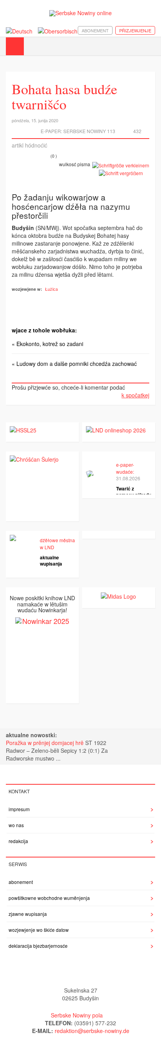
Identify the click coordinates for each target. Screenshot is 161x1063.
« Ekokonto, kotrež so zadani (47, 344)
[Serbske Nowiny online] (80, 13)
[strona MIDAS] (118, 595)
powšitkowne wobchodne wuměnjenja (49, 897)
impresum (19, 809)
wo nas (16, 825)
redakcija (18, 841)
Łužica (51, 289)
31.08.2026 (128, 478)
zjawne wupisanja (28, 913)
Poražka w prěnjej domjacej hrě (45, 743)
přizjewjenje (135, 30)
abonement (95, 30)
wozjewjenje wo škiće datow (39, 929)
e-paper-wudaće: (125, 467)
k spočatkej (135, 395)
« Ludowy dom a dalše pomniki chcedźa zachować (74, 363)
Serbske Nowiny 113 (89, 131)
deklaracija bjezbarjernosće (38, 945)
